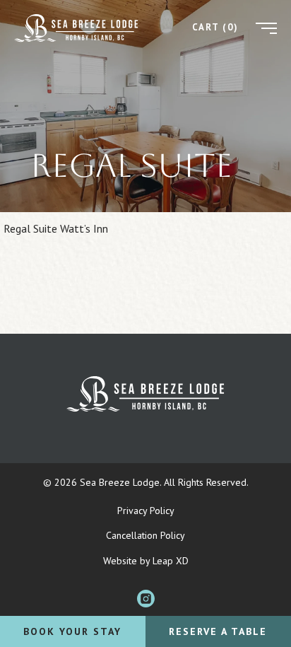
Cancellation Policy (145, 535)
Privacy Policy (145, 510)
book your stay (72, 631)
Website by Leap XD (146, 560)
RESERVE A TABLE (218, 631)
